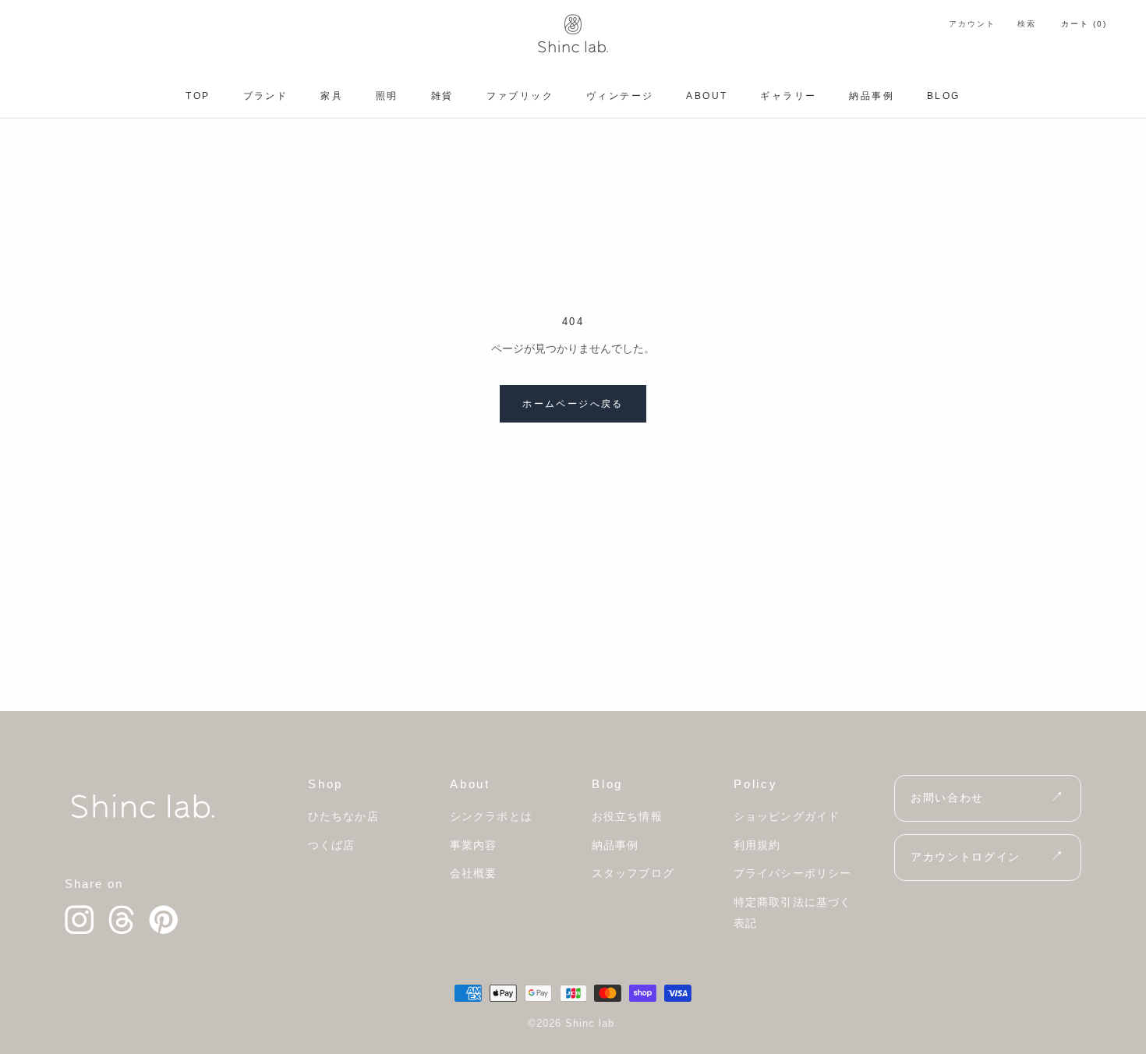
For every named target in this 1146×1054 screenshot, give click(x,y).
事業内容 (473, 845)
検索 (1026, 23)
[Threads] (121, 920)
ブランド (265, 95)
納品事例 (871, 95)
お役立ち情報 (627, 816)
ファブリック (520, 95)
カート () (1084, 23)
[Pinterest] (164, 920)
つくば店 (331, 845)
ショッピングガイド (787, 816)
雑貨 (442, 95)
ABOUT (706, 95)
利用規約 (757, 845)
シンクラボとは (491, 816)
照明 (387, 95)
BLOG (943, 95)
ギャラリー (788, 95)
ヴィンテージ (619, 95)
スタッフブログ (633, 873)
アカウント (972, 23)
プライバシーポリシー (792, 873)
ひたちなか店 (343, 816)
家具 (331, 95)
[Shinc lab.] (143, 806)
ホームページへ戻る (573, 404)
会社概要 (473, 873)
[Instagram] (79, 920)
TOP (198, 95)
